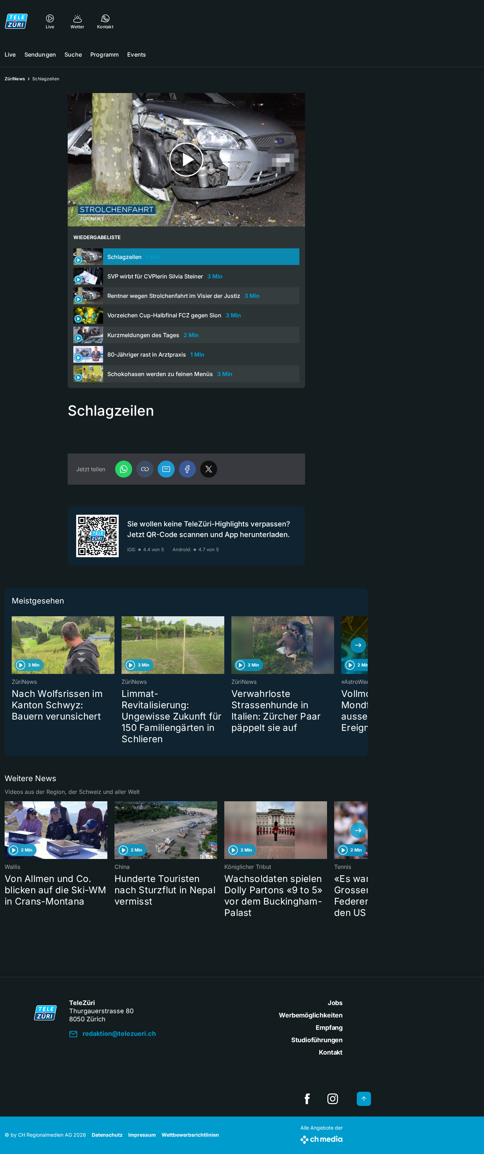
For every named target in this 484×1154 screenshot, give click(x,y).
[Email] (166, 469)
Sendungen (40, 54)
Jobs (335, 1002)
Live (10, 54)
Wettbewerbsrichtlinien (190, 1135)
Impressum (142, 1135)
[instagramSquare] (333, 1099)
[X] (208, 469)
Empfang (329, 1027)
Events (136, 54)
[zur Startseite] (16, 21)
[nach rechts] (358, 645)
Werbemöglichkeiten (311, 1015)
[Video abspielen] (186, 159)
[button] (144, 469)
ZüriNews (15, 78)
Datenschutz (107, 1135)
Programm (104, 54)
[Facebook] (187, 469)
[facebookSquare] (307, 1099)
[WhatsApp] (123, 469)
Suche (73, 54)
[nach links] (14, 645)
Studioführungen (317, 1040)
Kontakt (331, 1052)
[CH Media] (321, 1138)
